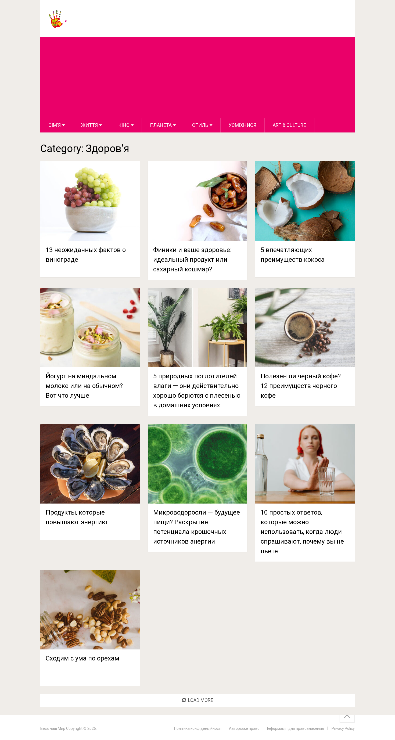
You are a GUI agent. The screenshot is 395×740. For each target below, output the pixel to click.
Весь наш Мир (52, 728)
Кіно (124, 125)
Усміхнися (242, 125)
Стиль (200, 125)
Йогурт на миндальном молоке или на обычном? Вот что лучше (84, 385)
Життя (89, 125)
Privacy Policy (343, 728)
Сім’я (54, 125)
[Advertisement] (197, 77)
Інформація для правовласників (295, 728)
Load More (200, 700)
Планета (161, 125)
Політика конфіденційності (197, 728)
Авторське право (244, 728)
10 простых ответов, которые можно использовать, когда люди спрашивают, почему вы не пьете (302, 532)
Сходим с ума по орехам (82, 658)
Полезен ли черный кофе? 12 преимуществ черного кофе (301, 385)
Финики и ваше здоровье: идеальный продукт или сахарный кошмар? (192, 259)
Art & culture (289, 125)
